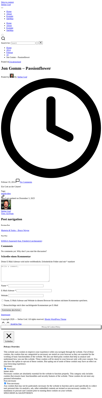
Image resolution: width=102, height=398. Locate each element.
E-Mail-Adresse (8, 290)
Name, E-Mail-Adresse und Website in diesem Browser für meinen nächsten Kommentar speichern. (46, 300)
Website (4, 295)
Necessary (11, 369)
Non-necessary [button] (10, 381)
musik (3, 193)
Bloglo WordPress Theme (55, 319)
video (8, 193)
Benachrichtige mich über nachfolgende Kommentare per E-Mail (31, 305)
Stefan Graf (6, 4)
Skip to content (7, 2)
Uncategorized (15, 62)
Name (4, 285)
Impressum (5, 315)
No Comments (26, 182)
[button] (37, 43)
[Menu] (2, 7)
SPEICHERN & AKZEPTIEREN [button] (18, 393)
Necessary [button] (8, 366)
